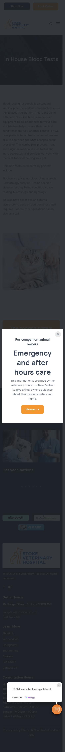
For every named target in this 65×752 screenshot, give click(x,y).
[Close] (58, 334)
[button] (57, 709)
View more (32, 409)
